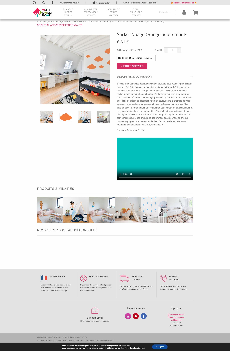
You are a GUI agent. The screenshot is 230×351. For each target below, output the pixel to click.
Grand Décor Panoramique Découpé (91, 12)
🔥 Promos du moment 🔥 (184, 2)
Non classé (155, 22)
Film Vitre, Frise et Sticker (68, 12)
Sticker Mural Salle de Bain (129, 22)
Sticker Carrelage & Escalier (136, 12)
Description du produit (134, 76)
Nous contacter (102, 2)
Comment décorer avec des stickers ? (140, 2)
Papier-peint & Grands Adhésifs (113, 12)
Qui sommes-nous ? (69, 2)
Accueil (42, 22)
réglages (140, 348)
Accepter (160, 347)
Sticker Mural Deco (97, 22)
